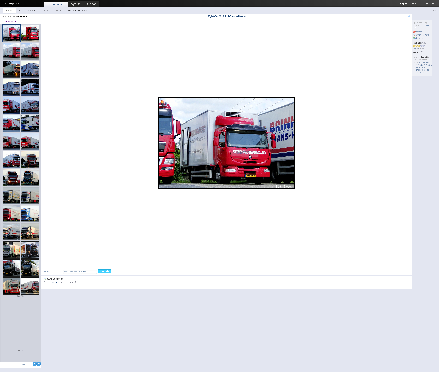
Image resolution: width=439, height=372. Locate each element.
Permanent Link (51, 271)
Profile (44, 10)
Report (419, 31)
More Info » (424, 62)
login (54, 282)
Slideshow (21, 364)
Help (414, 3)
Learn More (429, 3)
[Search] (434, 10)
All (20, 10)
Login (403, 3)
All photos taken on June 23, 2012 (421, 70)
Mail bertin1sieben (77, 10)
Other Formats (422, 34)
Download (420, 38)
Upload (92, 4)
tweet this (104, 271)
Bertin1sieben (56, 4)
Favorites (57, 10)
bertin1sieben (425, 25)
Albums (9, 10)
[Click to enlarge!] (226, 143)
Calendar (31, 10)
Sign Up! (76, 4)
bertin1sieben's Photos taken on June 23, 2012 (422, 66)
